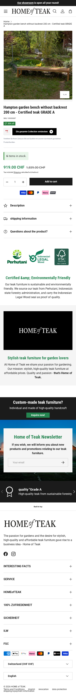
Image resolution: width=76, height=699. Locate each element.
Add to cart (51, 181)
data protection (59, 689)
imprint (31, 689)
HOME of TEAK (18, 686)
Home (6, 22)
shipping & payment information (19, 691)
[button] (70, 11)
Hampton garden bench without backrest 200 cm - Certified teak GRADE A (38, 25)
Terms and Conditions (14, 689)
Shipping (17, 172)
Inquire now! (38, 415)
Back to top (38, 507)
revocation (44, 689)
